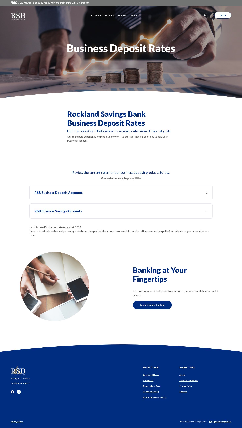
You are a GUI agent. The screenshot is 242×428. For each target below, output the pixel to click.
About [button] (133, 15)
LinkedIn (19, 392)
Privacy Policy (185, 386)
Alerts (182, 375)
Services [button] (122, 15)
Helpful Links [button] (187, 367)
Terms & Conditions (188, 380)
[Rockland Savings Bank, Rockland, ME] (18, 15)
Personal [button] (96, 15)
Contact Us (148, 380)
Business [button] (109, 15)
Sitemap (183, 391)
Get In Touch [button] (151, 367)
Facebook (12, 392)
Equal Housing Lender (222, 422)
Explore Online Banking (152, 305)
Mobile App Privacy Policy (154, 397)
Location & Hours (151, 375)
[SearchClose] (205, 15)
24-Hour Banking (151, 391)
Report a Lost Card (151, 386)
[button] (121, 192)
